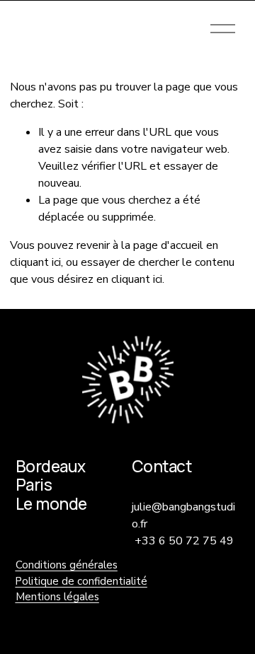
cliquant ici (35, 262)
